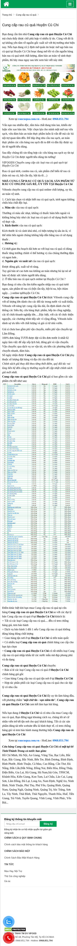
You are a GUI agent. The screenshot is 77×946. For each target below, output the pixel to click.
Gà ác (7, 881)
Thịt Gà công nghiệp (14, 876)
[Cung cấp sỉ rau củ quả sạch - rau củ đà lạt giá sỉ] (6, 4)
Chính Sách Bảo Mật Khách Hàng (21, 857)
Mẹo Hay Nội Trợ (13, 871)
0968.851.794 (60, 118)
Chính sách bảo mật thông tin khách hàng (26, 844)
